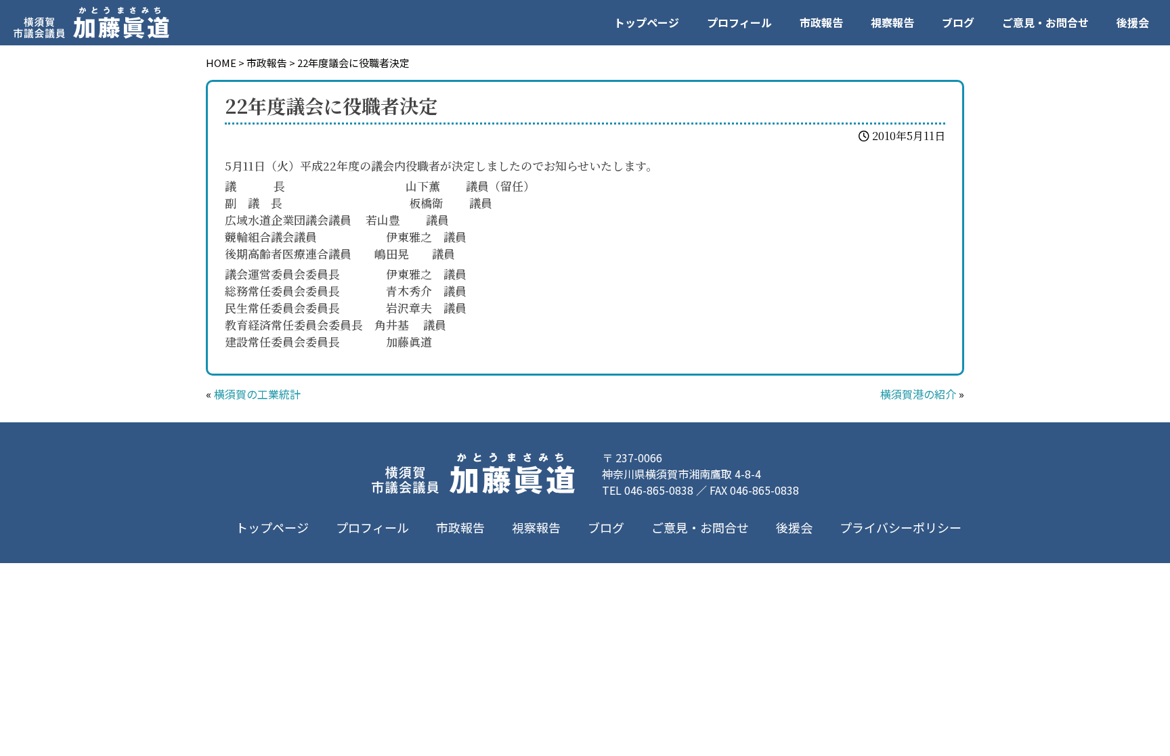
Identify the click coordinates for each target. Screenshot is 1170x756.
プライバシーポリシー (900, 527)
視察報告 (892, 22)
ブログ (958, 22)
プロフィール (739, 22)
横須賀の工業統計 (257, 394)
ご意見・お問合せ (1045, 22)
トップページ (646, 22)
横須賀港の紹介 (918, 394)
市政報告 (821, 22)
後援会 (1133, 22)
